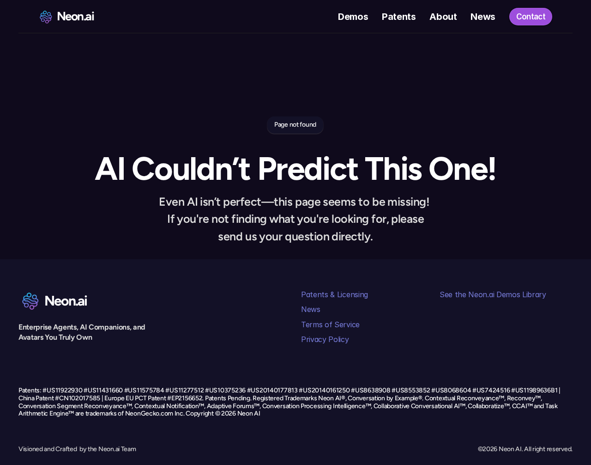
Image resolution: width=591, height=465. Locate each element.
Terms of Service (330, 324)
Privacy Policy (325, 339)
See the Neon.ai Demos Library (493, 294)
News (310, 309)
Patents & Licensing (334, 294)
